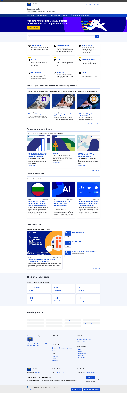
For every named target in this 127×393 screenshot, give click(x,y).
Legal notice (55, 356)
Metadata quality (87, 45)
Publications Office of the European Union (37, 343)
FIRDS (48, 326)
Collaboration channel (89, 59)
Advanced (96, 95)
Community (66, 15)
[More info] (76, 85)
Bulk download (36, 72)
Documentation (85, 15)
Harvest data (60, 72)
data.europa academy (42, 15)
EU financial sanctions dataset (35, 323)
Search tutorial (36, 45)
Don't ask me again (90, 381)
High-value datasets (32, 320)
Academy (59, 60)
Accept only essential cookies (91, 389)
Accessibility (55, 360)
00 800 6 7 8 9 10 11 (60, 372)
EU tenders (79, 351)
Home (28, 15)
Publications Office (95, 136)
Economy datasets (69, 320)
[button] (96, 4)
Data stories (35, 60)
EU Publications (81, 357)
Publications (75, 15)
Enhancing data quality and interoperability (87, 114)
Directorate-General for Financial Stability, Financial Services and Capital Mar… (39, 136)
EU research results (81, 353)
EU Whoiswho (80, 355)
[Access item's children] (35, 15)
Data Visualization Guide (71, 323)
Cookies (54, 358)
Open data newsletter (33, 326)
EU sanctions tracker (51, 323)
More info (32, 389)
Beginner (46, 95)
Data (32, 15)
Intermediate (70, 95)
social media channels (89, 372)
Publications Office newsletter (84, 341)
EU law (79, 349)
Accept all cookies (76, 389)
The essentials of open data (37, 114)
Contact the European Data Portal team (61, 339)
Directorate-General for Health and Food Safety (65, 136)
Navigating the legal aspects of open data (62, 114)
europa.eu (37, 372)
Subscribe (90, 377)
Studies (84, 72)
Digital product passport (89, 323)
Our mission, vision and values (84, 339)
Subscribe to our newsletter (58, 341)
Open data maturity (55, 15)
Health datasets (88, 320)
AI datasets (49, 320)
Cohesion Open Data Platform (72, 326)
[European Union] (32, 4)
